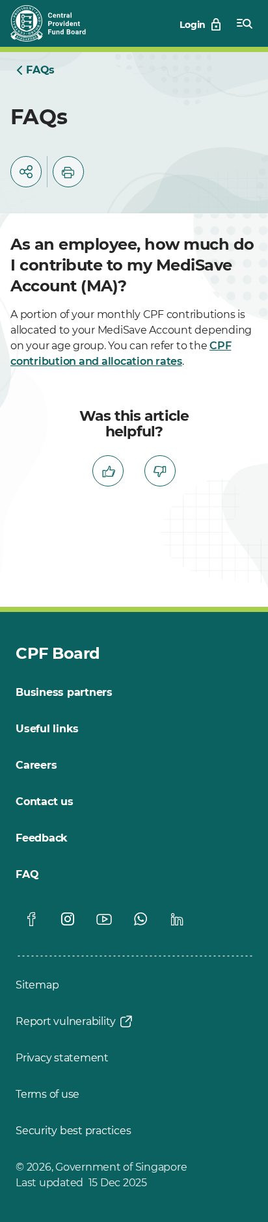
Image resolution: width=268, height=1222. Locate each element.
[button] (26, 171)
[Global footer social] (31, 919)
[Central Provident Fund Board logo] (55, 23)
